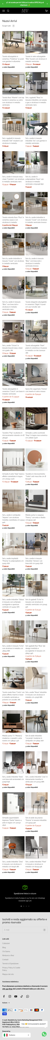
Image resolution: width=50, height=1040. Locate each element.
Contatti (5, 960)
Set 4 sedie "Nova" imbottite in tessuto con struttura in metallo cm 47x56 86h (36, 694)
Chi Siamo (6, 951)
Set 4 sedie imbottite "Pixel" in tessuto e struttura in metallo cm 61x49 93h (35, 864)
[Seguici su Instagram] (9, 996)
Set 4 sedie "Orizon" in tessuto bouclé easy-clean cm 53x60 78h (12, 348)
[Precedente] (2, 3)
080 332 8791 (7, 989)
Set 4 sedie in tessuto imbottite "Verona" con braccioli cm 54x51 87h (34, 561)
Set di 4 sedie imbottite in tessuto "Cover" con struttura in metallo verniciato (13, 261)
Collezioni (6, 943)
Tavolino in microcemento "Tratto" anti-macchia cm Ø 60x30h (35, 476)
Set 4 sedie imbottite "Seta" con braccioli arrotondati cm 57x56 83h (13, 779)
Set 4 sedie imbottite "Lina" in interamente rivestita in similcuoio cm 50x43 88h (36, 779)
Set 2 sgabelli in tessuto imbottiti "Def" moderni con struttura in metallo (12, 140)
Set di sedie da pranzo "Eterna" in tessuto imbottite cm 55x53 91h (36, 820)
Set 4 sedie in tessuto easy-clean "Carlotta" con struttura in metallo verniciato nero (13, 179)
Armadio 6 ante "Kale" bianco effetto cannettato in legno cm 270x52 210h (13, 476)
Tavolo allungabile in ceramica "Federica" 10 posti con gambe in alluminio (13, 59)
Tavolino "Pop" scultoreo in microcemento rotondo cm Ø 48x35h (13, 435)
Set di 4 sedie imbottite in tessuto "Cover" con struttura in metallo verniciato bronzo (36, 219)
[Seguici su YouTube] (15, 996)
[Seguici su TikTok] (21, 996)
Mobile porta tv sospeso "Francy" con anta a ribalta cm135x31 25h (35, 517)
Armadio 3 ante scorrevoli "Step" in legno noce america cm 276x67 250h (36, 435)
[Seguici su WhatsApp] (27, 996)
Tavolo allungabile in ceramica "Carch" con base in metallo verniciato (13, 391)
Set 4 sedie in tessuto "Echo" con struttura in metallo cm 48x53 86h (13, 648)
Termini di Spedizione (10, 964)
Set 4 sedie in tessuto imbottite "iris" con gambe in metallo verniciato (36, 140)
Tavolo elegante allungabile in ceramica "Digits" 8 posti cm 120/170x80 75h (36, 304)
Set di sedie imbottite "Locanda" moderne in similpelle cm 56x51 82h (34, 738)
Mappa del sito (8, 974)
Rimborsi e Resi (8, 955)
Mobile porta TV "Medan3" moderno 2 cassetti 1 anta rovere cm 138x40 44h (12, 738)
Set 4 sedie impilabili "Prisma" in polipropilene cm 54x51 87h (13, 561)
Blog (4, 947)
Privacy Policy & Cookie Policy (11, 969)
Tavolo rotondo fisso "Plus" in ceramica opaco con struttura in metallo (13, 219)
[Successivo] (47, 3)
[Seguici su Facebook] (3, 996)
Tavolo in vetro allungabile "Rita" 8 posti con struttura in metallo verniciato (36, 59)
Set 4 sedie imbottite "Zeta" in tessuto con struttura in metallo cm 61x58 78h (12, 864)
